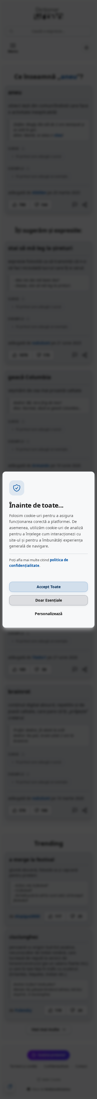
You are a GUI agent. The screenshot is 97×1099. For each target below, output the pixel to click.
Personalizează (48, 613)
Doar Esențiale (48, 600)
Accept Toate (49, 586)
